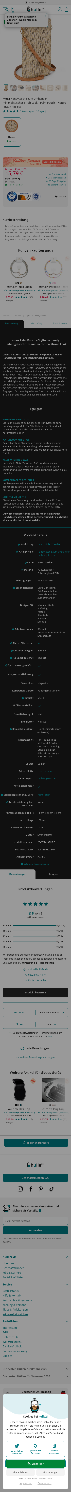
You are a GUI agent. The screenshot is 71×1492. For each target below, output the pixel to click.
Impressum (26, 1483)
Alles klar (38, 1464)
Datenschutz (45, 1483)
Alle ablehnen (20, 1472)
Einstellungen (50, 1472)
